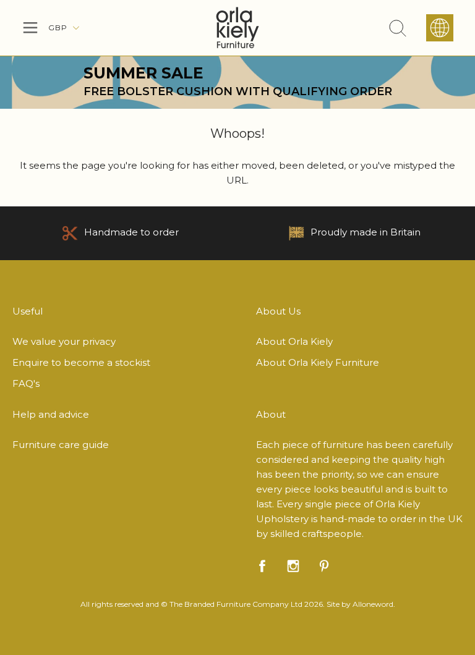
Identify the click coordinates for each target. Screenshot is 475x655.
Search (398, 28)
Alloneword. (374, 604)
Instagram (293, 566)
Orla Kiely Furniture (237, 27)
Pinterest (324, 566)
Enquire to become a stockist (81, 362)
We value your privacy (64, 341)
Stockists (439, 27)
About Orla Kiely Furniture (317, 362)
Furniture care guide (60, 444)
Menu (30, 27)
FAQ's (26, 383)
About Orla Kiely (294, 341)
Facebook (262, 566)
